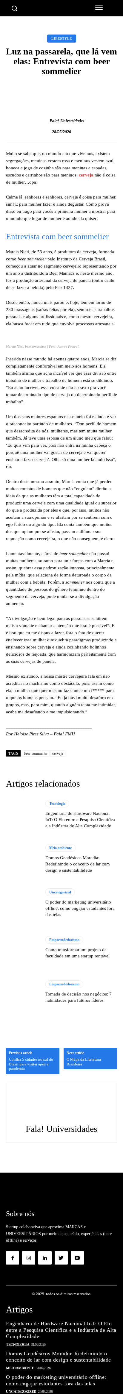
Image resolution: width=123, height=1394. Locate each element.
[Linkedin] (44, 1257)
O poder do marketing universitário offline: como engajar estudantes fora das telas (80, 908)
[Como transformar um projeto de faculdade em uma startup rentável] (22, 948)
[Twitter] (61, 1257)
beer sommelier (35, 753)
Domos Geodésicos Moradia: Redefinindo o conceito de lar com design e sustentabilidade (77, 864)
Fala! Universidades (67, 121)
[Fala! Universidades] (43, 121)
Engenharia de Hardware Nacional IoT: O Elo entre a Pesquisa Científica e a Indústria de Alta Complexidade (80, 819)
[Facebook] (12, 1257)
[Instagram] (28, 1257)
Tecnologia (57, 803)
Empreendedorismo (64, 940)
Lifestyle (61, 38)
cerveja (86, 175)
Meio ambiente (60, 848)
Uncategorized (60, 892)
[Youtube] (77, 1257)
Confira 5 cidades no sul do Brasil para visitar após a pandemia (31, 1064)
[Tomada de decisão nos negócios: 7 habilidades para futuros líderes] (22, 992)
